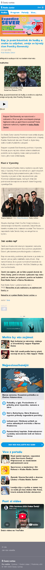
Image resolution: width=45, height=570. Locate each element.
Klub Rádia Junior (8, 53)
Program (15, 12)
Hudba (4, 12)
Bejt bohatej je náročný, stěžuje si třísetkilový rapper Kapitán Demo (26, 343)
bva (8, 300)
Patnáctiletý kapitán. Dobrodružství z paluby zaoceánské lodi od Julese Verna (24, 433)
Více (34, 12)
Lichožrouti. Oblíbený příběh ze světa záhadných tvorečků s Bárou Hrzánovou (23, 423)
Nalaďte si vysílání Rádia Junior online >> (19, 295)
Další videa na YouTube (12, 530)
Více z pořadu (12, 452)
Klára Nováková (22, 218)
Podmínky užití (37, 564)
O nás (4, 547)
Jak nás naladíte (8, 550)
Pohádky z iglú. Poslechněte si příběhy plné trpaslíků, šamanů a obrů (23, 405)
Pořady (25, 12)
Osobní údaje (24, 564)
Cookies (14, 564)
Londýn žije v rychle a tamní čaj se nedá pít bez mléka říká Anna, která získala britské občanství (27, 489)
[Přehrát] (4, 104)
